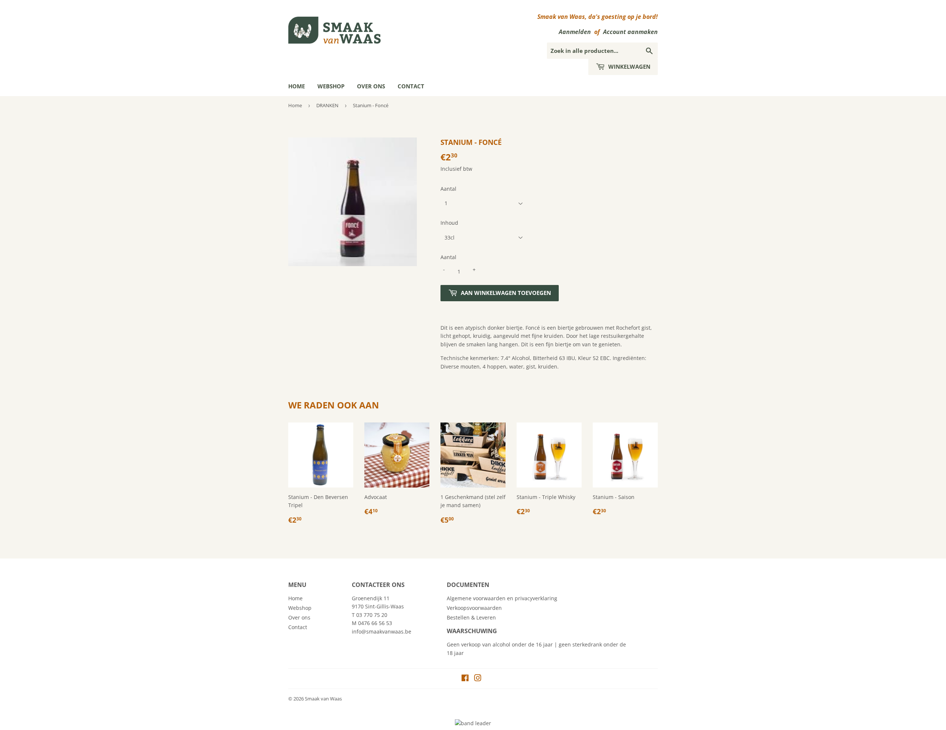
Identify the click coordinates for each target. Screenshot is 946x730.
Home (296, 86)
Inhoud (449, 222)
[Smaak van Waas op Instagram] (477, 678)
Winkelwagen (628, 66)
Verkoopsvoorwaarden (474, 607)
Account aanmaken (630, 32)
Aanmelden (575, 32)
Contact (411, 86)
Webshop (330, 86)
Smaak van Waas (323, 698)
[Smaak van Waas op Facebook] (465, 678)
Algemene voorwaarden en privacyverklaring (502, 598)
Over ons (371, 86)
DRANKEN (327, 105)
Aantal (448, 188)
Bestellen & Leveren (471, 617)
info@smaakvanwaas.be (381, 631)
